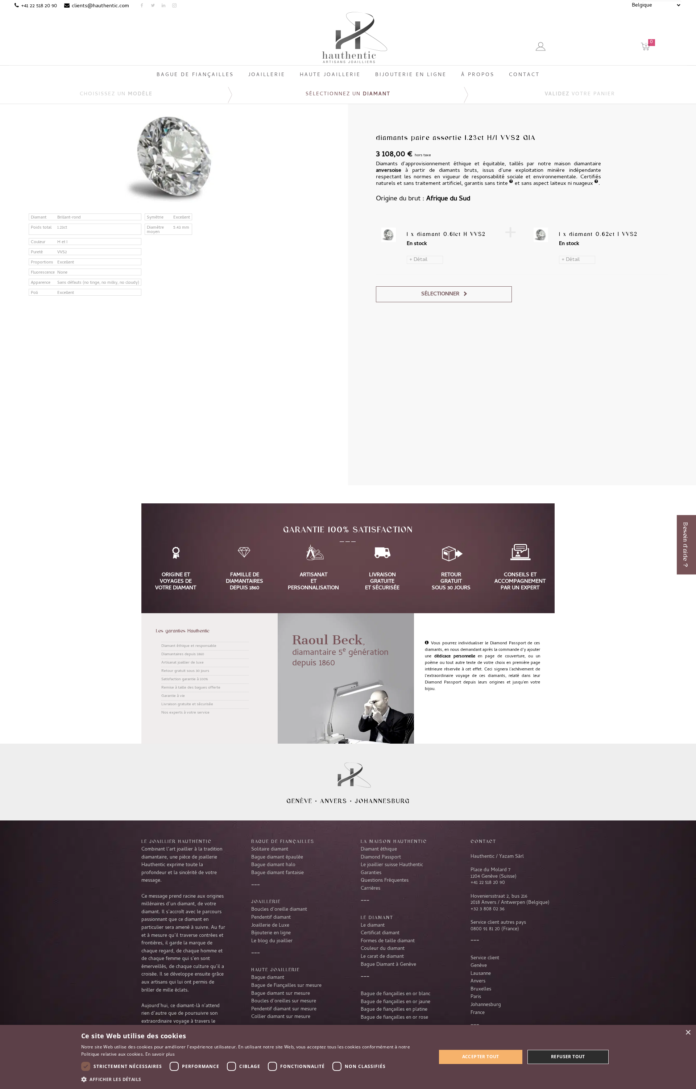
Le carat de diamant (382, 957)
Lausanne (481, 974)
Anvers (333, 801)
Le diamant (373, 926)
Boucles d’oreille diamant (279, 910)
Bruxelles (481, 989)
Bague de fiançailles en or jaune (395, 1002)
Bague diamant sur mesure (280, 994)
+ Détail (418, 260)
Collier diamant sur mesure (280, 1017)
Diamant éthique (379, 849)
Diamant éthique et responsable (188, 646)
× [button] (688, 1032)
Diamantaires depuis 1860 (182, 654)
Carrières (370, 889)
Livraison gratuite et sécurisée (187, 704)
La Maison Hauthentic (394, 841)
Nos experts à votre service (185, 713)
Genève (299, 801)
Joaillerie (266, 901)
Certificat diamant (380, 933)
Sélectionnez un (348, 94)
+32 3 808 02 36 (488, 909)
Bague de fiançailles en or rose (394, 1018)
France (478, 1013)
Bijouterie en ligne (271, 933)
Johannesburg (382, 801)
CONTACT (483, 841)
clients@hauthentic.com (100, 6)
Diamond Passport (381, 857)
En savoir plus (160, 1054)
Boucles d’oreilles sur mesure (283, 1001)
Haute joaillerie (275, 969)
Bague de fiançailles (282, 841)
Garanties (371, 873)
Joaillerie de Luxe (270, 926)
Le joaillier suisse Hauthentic (392, 865)
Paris (476, 997)
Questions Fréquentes (385, 881)
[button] (253, 1079)
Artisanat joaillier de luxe (182, 663)
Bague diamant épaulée (277, 857)
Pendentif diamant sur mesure (283, 1009)
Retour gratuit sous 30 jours (185, 671)
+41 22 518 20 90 (39, 6)
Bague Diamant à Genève (388, 965)
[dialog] (348, 1057)
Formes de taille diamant (388, 941)
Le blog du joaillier (272, 941)
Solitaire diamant (269, 849)
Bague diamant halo (273, 865)
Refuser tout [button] (568, 1056)
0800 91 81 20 (485, 929)
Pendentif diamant (271, 918)
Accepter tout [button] (480, 1056)
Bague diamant (267, 978)
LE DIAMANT (377, 917)
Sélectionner (440, 294)
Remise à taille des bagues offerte (190, 688)
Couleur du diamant (383, 949)
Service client (485, 958)
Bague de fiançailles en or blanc (395, 994)
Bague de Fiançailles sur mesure (286, 986)
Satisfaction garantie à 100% (184, 679)
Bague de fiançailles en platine (394, 1010)
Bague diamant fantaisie (277, 873)
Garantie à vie (173, 696)
